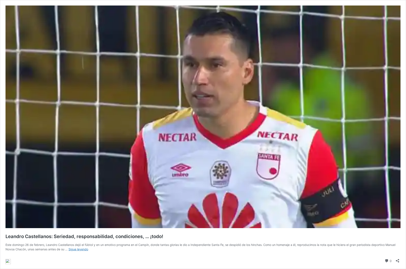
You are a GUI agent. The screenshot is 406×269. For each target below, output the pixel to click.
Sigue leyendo (78, 249)
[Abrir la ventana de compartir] (398, 259)
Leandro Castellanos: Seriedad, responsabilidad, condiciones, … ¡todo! (84, 236)
